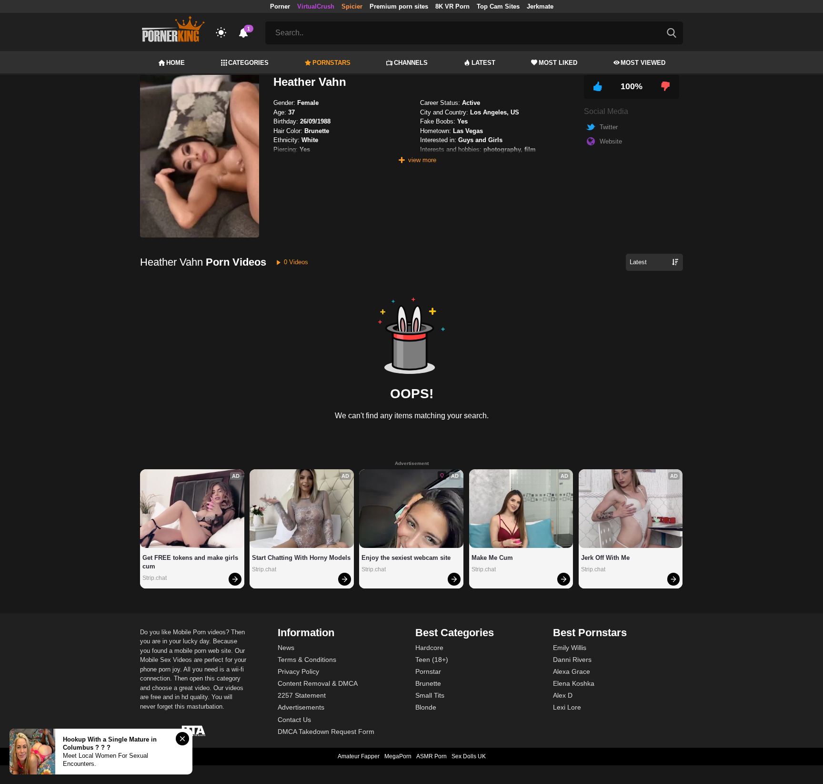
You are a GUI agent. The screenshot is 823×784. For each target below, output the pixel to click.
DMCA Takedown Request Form (326, 731)
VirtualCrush (315, 6)
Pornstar (428, 671)
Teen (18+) (431, 659)
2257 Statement (302, 695)
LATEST (483, 62)
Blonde (425, 707)
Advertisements (301, 707)
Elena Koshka (573, 683)
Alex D (562, 695)
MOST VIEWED (643, 62)
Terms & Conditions (307, 659)
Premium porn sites (399, 6)
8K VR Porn (452, 6)
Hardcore (429, 647)
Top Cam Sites (498, 6)
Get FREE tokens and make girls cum (191, 562)
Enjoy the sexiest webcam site (406, 557)
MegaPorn (398, 756)
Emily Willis (569, 647)
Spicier (351, 6)
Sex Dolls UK (469, 756)
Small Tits (429, 695)
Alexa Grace (571, 671)
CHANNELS (411, 62)
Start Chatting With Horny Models (301, 557)
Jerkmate (540, 6)
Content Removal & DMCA (318, 683)
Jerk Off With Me (605, 557)
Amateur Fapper (359, 756)
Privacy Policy (298, 671)
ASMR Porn (431, 756)
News (286, 647)
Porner (280, 6)
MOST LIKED (558, 62)
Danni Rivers (572, 659)
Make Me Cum (492, 557)
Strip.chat (154, 578)
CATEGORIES (248, 62)
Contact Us (294, 719)
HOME (175, 62)
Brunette (428, 683)
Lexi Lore (567, 707)
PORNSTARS (331, 62)
